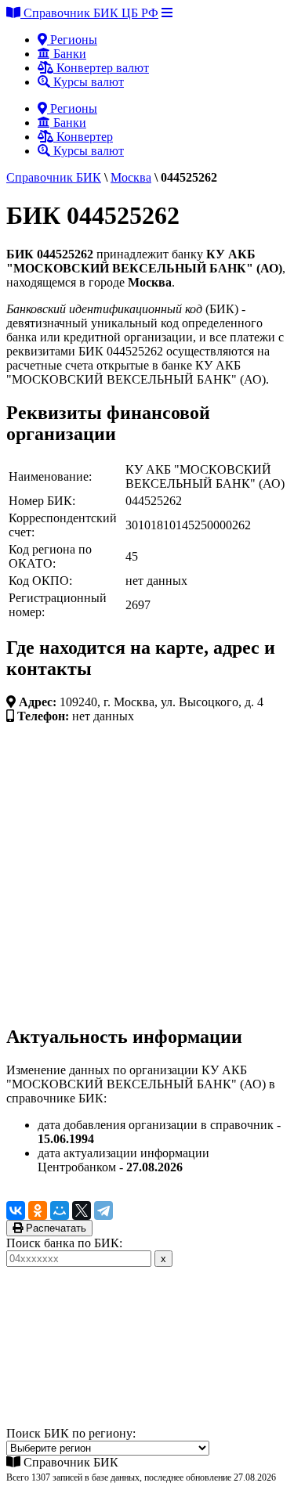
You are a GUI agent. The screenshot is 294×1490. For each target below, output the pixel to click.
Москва (131, 177)
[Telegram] (103, 1210)
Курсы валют (87, 81)
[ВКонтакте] (15, 1210)
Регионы (72, 39)
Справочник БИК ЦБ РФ (89, 13)
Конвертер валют (101, 67)
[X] (81, 1210)
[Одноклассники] (37, 1210)
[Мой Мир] (59, 1210)
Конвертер (83, 136)
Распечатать (54, 1228)
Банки (68, 53)
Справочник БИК (53, 177)
